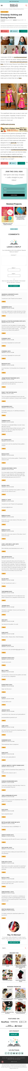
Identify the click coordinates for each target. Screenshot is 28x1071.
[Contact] (19, 1053)
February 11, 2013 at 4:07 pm (8, 766)
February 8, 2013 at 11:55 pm (8, 592)
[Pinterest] (9, 1053)
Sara (3, 752)
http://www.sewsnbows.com (8, 565)
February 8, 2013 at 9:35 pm (8, 516)
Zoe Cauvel (5, 847)
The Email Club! (14, 1)
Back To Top (14, 1061)
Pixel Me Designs (16, 1059)
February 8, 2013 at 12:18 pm (8, 339)
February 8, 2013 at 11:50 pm (8, 580)
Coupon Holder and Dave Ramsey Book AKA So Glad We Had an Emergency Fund (20, 217)
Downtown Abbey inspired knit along (11, 156)
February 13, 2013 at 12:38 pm (8, 836)
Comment (13, 255)
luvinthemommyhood (20, 57)
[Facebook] (6, 1053)
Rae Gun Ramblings (14, 5)
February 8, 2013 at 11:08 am (8, 308)
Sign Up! (14, 1034)
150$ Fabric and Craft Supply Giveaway (8, 224)
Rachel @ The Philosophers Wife (12, 321)
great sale (14, 142)
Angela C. (5, 499)
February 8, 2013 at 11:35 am (8, 322)
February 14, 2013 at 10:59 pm (8, 910)
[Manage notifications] (2, 1062)
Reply (4, 301)
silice (3, 578)
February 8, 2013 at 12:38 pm (8, 379)
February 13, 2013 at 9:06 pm (8, 878)
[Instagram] (11, 1053)
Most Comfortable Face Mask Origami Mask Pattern (7, 999)
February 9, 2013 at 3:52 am (8, 646)
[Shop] (22, 1053)
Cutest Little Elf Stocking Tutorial (20, 981)
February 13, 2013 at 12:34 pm (8, 823)
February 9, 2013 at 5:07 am (8, 659)
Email (13, 273)
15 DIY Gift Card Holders (7, 980)
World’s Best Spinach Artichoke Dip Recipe (20, 999)
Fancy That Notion (8, 392)
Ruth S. (4, 877)
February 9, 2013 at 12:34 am (8, 633)
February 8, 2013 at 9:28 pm (8, 486)
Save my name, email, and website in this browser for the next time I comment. (13, 281)
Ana (3, 620)
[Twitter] (17, 1053)
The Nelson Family (7, 468)
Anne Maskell (6, 891)
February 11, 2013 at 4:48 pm (8, 782)
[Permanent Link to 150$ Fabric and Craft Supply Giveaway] (8, 221)
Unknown (5, 645)
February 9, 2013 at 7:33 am (8, 698)
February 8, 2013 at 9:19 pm (8, 469)
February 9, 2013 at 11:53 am (8, 727)
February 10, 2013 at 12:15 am (8, 741)
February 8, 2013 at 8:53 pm (8, 455)
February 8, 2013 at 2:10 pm (8, 407)
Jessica (4, 710)
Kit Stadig (5, 439)
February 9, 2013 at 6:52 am (8, 671)
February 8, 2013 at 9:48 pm (8, 545)
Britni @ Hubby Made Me (9, 822)
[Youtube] (14, 1053)
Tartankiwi (5, 591)
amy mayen (5, 556)
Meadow (4, 363)
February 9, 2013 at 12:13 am (8, 621)
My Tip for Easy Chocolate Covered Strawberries (20, 1013)
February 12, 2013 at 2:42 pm (8, 810)
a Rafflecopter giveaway (8, 124)
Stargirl (4, 338)
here (20, 78)
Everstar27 (5, 684)
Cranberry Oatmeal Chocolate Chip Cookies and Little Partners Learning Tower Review (20, 967)
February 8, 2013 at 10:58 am (8, 295)
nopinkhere (5, 406)
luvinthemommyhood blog (19, 149)
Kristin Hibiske (6, 909)
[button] (25, 38)
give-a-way (4, 11)
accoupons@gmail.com (7, 507)
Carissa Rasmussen (8, 781)
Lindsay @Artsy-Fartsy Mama (11, 765)
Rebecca (4, 515)
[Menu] (2, 5)
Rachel (4, 485)
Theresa (4, 420)
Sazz (3, 809)
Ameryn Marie (6, 835)
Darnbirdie (5, 307)
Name (13, 267)
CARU (3, 632)
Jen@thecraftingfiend (9, 378)
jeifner (4, 605)
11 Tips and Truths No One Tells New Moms (7, 1013)
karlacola (5, 861)
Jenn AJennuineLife (8, 795)
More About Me (14, 942)
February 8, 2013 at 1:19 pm (7, 393)
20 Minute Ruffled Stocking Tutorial (7, 966)
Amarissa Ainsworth (8, 294)
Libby (3, 725)
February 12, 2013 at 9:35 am (8, 796)
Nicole (4, 454)
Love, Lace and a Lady (8, 544)
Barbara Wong (6, 657)
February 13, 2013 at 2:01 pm (8, 848)
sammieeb (5, 740)
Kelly (3, 670)
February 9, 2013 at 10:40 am (8, 711)
